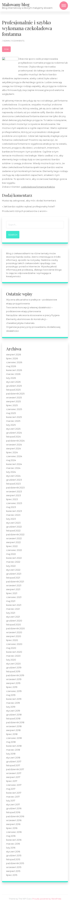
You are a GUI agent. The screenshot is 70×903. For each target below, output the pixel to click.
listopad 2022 (13, 530)
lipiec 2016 (11, 828)
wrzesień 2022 (14, 538)
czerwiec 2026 (14, 362)
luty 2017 (10, 800)
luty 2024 (11, 472)
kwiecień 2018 (14, 746)
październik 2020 (15, 628)
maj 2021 (10, 601)
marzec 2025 (13, 421)
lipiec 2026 (12, 358)
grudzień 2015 (13, 855)
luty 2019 (10, 707)
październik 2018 (15, 722)
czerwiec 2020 (14, 644)
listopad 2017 (13, 765)
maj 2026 (11, 366)
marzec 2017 (13, 796)
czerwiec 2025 (14, 409)
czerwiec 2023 (14, 503)
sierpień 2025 (13, 401)
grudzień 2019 (13, 667)
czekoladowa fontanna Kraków (38, 187)
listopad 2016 (13, 812)
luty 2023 (11, 519)
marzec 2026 (13, 374)
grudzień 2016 (13, 808)
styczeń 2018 (13, 757)
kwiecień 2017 (13, 793)
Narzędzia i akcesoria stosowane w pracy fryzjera (32, 315)
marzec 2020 (13, 656)
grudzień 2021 (13, 573)
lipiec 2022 (12, 546)
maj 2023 (11, 507)
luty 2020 (11, 659)
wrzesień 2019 (13, 679)
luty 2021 (10, 613)
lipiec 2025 (12, 405)
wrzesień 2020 (14, 632)
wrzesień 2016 (13, 820)
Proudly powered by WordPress (46, 899)
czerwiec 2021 (13, 597)
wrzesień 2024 (14, 444)
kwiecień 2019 (13, 699)
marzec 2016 (13, 844)
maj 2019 (10, 695)
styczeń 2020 (13, 663)
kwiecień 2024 (14, 464)
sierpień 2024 (13, 448)
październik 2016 (15, 816)
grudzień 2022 (14, 526)
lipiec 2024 (12, 452)
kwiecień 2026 (14, 370)
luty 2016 (10, 847)
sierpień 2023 (13, 495)
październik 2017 (15, 769)
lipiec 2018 (12, 734)
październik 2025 (15, 393)
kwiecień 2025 (14, 417)
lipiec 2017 (11, 781)
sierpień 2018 (13, 730)
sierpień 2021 (13, 589)
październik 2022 (15, 534)
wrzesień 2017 (13, 773)
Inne (6, 49)
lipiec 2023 (12, 499)
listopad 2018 (13, 718)
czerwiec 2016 (14, 832)
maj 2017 (10, 789)
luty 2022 (11, 566)
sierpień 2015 (13, 871)
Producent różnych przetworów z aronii (24, 211)
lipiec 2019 (11, 687)
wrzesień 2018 (14, 726)
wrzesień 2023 (14, 491)
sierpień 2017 (13, 777)
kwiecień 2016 (13, 840)
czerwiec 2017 (13, 785)
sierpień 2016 (13, 824)
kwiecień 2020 (14, 652)
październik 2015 (15, 863)
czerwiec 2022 (14, 550)
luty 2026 (11, 378)
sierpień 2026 (13, 354)
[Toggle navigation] (63, 5)
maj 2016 (10, 836)
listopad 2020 (13, 624)
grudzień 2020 (14, 620)
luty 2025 (11, 425)
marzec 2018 (13, 750)
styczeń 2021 (13, 616)
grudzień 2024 (14, 432)
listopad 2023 (13, 483)
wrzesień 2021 (13, 585)
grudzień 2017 (13, 761)
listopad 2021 (13, 577)
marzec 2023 (13, 515)
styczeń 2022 (13, 570)
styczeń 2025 (13, 429)
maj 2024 (11, 460)
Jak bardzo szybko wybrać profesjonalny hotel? (29, 206)
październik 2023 (15, 487)
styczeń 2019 (13, 710)
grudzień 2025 (14, 386)
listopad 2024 (13, 436)
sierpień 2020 (13, 636)
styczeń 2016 (13, 851)
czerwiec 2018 (14, 738)
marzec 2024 (13, 468)
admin (6, 41)
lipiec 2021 (11, 593)
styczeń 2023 (13, 523)
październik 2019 (15, 675)
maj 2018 (11, 742)
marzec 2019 (13, 703)
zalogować (19, 200)
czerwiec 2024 (14, 456)
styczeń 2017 (13, 804)
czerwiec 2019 (14, 691)
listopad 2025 (13, 389)
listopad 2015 (13, 859)
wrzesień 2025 (14, 397)
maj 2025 (11, 413)
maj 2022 (11, 554)
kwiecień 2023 (14, 511)
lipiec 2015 (11, 875)
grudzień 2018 (14, 714)
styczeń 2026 (13, 382)
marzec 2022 (13, 562)
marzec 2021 (13, 609)
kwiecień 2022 (14, 558)
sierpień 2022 (13, 542)
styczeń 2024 (13, 476)
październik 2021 (15, 581)
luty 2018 (10, 753)
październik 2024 (15, 440)
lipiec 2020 (12, 640)
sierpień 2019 (13, 683)
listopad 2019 (13, 671)
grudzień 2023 (14, 480)
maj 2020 (11, 648)
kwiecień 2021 (13, 605)
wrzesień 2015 (13, 867)
